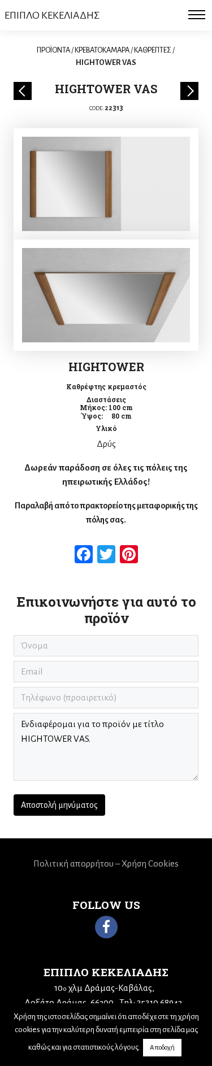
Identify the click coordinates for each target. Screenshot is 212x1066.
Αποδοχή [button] (162, 1047)
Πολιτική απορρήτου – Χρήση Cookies (106, 863)
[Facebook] (106, 927)
